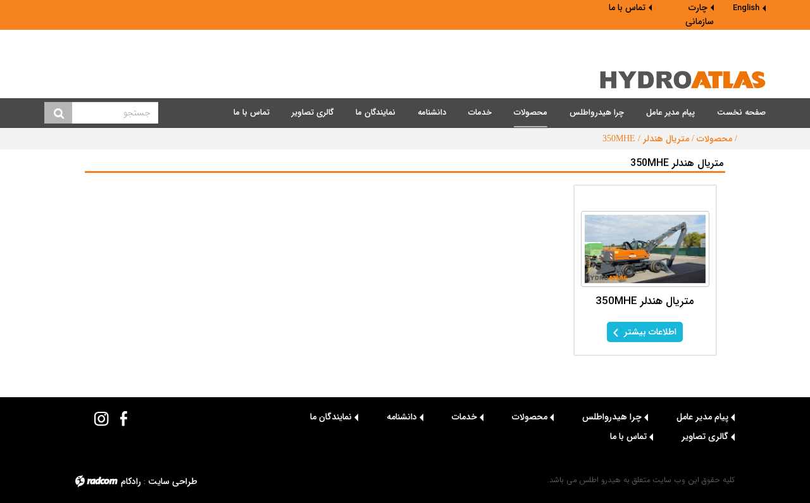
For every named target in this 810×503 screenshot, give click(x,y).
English (746, 8)
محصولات (714, 139)
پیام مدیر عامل (702, 417)
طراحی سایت (172, 481)
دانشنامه (402, 417)
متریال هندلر (666, 139)
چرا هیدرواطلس (612, 417)
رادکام (131, 481)
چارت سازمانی (699, 15)
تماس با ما (627, 8)
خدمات (464, 417)
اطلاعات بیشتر (648, 332)
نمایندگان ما (331, 417)
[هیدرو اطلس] (683, 80)
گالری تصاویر (705, 436)
